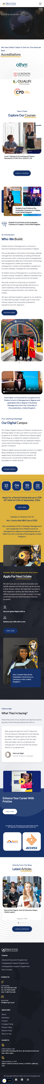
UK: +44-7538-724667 (8, 992)
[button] (3, 342)
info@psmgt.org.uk (7, 1004)
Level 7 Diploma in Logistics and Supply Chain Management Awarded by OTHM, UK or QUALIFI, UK (21, 158)
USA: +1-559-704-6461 (8, 994)
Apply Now (7, 33)
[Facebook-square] (16, 1082)
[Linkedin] (22, 1082)
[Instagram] (28, 1082)
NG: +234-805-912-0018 (9, 989)
